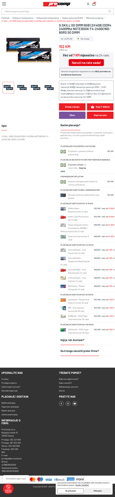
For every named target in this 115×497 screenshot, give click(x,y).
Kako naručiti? (65, 383)
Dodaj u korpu (72, 106)
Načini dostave (8, 410)
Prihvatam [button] (98, 491)
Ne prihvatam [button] (70, 491)
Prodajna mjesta (9, 383)
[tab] (87, 125)
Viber (72, 115)
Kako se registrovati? (69, 379)
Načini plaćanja (8, 402)
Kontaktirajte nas (9, 390)
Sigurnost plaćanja (10, 406)
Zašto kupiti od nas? (10, 386)
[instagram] (68, 403)
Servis (62, 390)
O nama (4, 379)
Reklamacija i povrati (68, 386)
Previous (8, 51)
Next (49, 51)
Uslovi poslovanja (9, 414)
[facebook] (61, 403)
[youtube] (74, 403)
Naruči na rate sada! (86, 63)
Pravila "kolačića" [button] (82, 485)
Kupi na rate (100, 115)
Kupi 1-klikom (100, 107)
